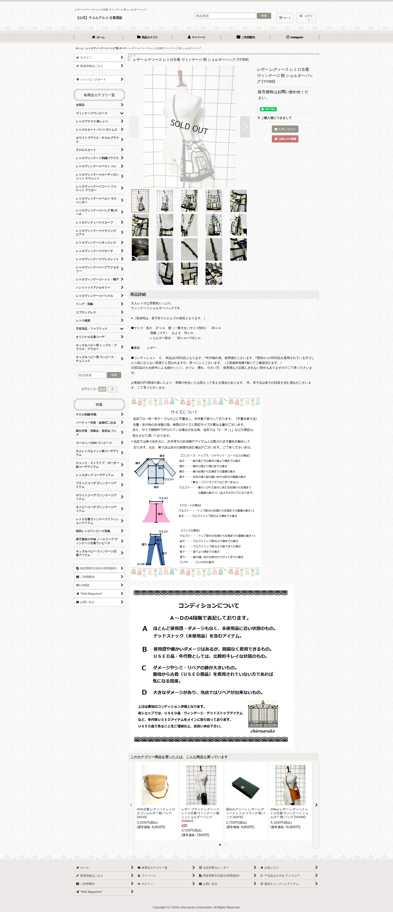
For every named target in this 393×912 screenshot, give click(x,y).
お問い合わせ (289, 91)
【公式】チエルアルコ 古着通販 (99, 18)
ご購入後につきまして (276, 118)
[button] (134, 127)
